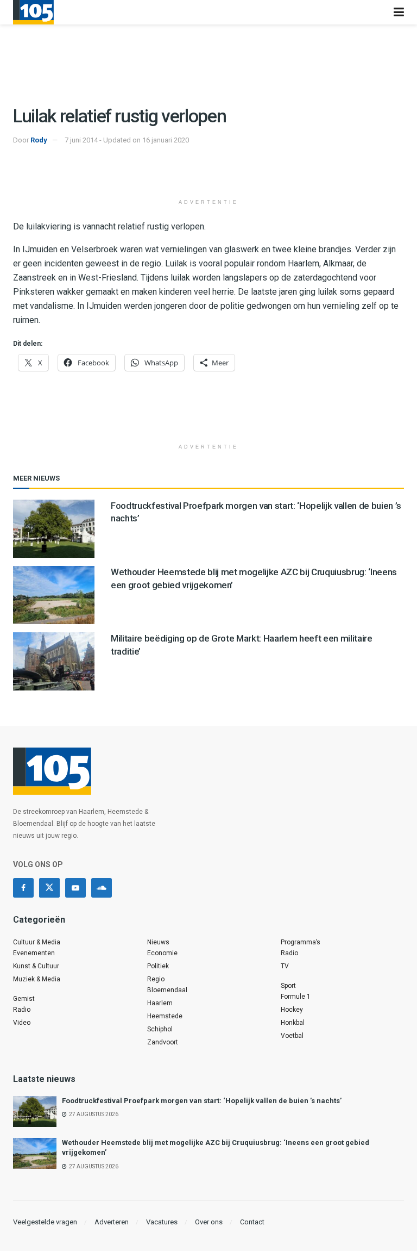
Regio (156, 979)
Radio (21, 1009)
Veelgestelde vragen (45, 1222)
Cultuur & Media (36, 942)
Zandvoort (162, 1042)
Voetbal (292, 1036)
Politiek (158, 966)
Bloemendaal (167, 990)
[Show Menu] (399, 12)
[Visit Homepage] (33, 12)
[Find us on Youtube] (75, 888)
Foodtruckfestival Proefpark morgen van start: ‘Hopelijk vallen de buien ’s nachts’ (202, 1101)
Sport (288, 985)
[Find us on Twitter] (49, 888)
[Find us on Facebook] (23, 888)
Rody (38, 140)
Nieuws (158, 942)
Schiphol (160, 1029)
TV (285, 966)
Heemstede (164, 1016)
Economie (162, 953)
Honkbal (293, 1022)
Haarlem (160, 1003)
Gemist (24, 999)
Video (21, 1022)
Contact (252, 1222)
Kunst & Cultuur (36, 966)
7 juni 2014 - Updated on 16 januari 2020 (127, 140)
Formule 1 (296, 996)
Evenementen (34, 953)
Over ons (209, 1222)
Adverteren (111, 1222)
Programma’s (300, 942)
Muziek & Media (36, 979)
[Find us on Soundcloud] (101, 888)
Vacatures (162, 1222)
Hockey (292, 1009)
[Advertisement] (208, 173)
